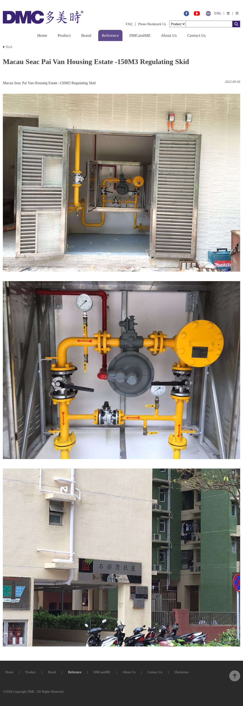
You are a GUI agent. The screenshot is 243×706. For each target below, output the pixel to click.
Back (9, 47)
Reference (110, 35)
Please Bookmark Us (152, 24)
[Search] (236, 26)
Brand (86, 35)
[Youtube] (197, 15)
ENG (217, 13)
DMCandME (139, 35)
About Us (169, 35)
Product (64, 35)
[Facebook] (186, 15)
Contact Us (196, 35)
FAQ (129, 24)
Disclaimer (181, 672)
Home (42, 35)
